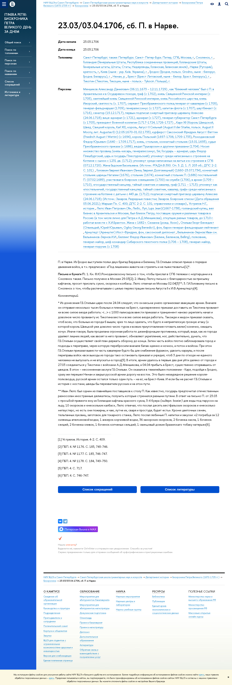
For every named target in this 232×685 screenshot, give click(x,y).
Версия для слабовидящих (57, 655)
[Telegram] (65, 521)
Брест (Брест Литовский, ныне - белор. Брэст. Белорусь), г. (169, 76)
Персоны (64, 89)
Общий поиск (13, 42)
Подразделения (52, 613)
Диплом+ (85, 632)
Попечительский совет (56, 626)
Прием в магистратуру (91, 627)
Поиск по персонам (10, 62)
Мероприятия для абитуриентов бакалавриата (94, 598)
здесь (201, 674)
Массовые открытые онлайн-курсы (199, 614)
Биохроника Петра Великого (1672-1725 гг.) (195, 577)
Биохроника (50, 580)
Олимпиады (86, 617)
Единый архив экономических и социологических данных (165, 609)
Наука (120, 591)
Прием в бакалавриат (91, 622)
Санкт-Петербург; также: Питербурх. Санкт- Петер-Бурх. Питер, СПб (131, 57)
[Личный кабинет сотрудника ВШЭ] (219, 4)
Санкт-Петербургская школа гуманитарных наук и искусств (111, 577)
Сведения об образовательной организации (53, 600)
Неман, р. (119, 76)
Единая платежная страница (58, 660)
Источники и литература (12, 93)
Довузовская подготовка (93, 613)
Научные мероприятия (128, 596)
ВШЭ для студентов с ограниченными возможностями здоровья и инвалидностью (58, 646)
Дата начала (67, 41)
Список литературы (180, 489)
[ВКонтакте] (60, 521)
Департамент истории (157, 577)
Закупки (47, 635)
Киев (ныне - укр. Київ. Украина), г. (124, 72)
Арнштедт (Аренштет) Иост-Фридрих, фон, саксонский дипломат (130, 232)
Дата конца (66, 49)
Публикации (158, 601)
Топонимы (65, 57)
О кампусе (52, 591)
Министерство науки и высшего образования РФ (202, 598)
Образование (90, 591)
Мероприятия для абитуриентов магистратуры (94, 606)
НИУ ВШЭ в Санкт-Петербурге (60, 577)
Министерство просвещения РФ (197, 606)
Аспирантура (86, 645)
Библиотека (158, 596)
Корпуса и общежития (55, 630)
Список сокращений (12, 83)
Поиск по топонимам (11, 51)
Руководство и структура (57, 608)
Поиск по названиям (11, 72)
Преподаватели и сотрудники (53, 619)
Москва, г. (187, 57)
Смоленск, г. (205, 57)
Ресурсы (158, 591)
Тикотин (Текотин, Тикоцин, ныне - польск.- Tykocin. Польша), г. (126, 81)
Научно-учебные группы (128, 609)
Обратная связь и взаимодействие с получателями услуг (90, 653)
